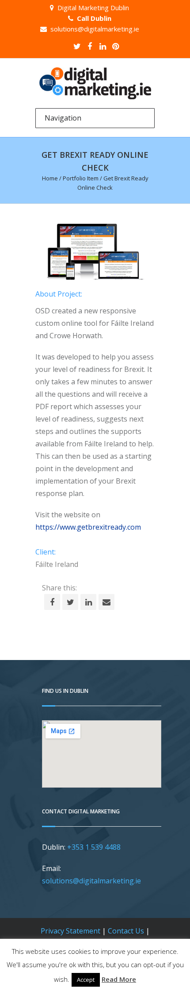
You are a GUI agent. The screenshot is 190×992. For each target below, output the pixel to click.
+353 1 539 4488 (94, 847)
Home (50, 178)
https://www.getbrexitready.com (88, 527)
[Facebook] (89, 46)
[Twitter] (77, 46)
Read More (119, 979)
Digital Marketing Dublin (93, 7)
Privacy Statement (70, 931)
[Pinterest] (115, 46)
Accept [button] (86, 980)
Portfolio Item (81, 178)
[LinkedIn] (102, 46)
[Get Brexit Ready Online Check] (95, 252)
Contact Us (126, 931)
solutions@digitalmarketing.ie (94, 28)
